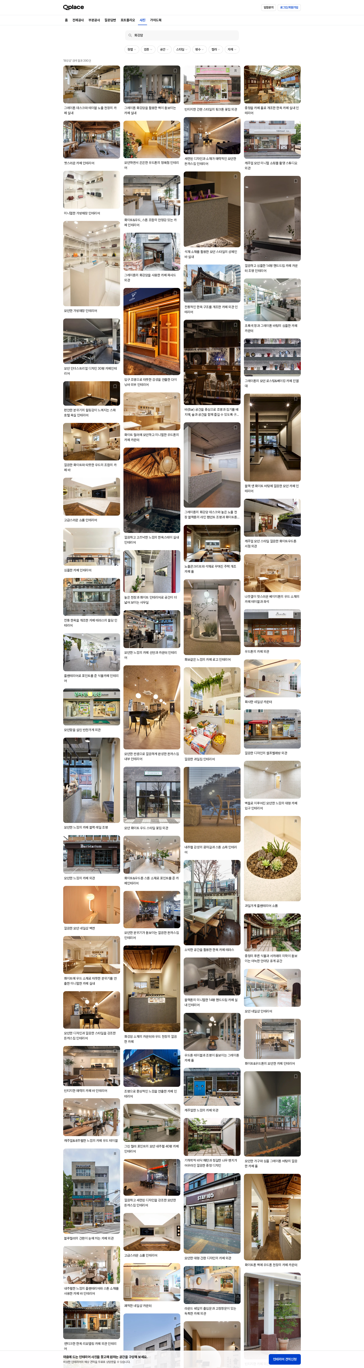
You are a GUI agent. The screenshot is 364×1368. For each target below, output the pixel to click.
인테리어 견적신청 (285, 1359)
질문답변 (110, 20)
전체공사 (78, 20)
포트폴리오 (128, 20)
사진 (142, 20)
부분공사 (94, 20)
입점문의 (268, 7)
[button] (131, 49)
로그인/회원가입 (289, 7)
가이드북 (155, 20)
